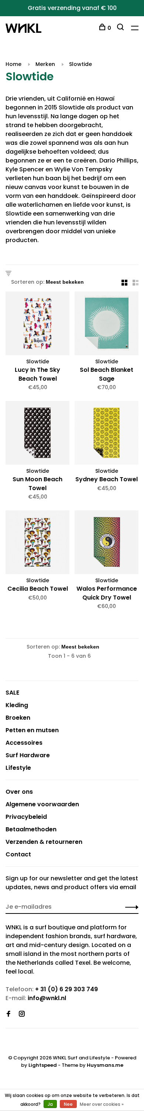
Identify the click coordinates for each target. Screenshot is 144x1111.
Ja (50, 1104)
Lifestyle (18, 768)
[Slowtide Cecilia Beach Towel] (37, 543)
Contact (18, 854)
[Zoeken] (121, 28)
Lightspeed (42, 1065)
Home (13, 64)
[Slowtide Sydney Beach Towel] (106, 434)
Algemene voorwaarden (42, 804)
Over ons (19, 791)
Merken (45, 64)
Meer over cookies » (102, 1104)
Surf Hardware (28, 755)
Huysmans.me (105, 1065)
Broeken (18, 717)
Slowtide (80, 64)
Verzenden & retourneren (44, 842)
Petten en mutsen (32, 730)
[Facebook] (8, 1014)
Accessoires (24, 742)
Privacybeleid (26, 817)
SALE (12, 692)
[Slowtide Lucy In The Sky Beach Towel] (37, 324)
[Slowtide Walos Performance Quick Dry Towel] (106, 543)
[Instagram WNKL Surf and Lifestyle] (22, 1014)
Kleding (17, 705)
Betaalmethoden (31, 829)
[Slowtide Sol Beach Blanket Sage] (106, 324)
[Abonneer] (129, 907)
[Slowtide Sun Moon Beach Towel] (37, 434)
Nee (68, 1104)
